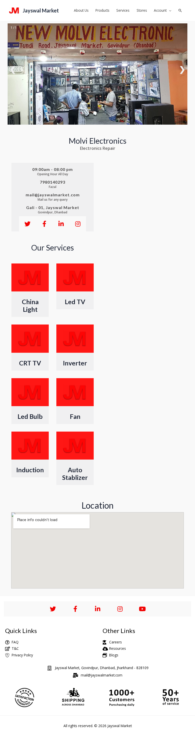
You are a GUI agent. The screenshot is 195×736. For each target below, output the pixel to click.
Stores (142, 10)
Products (102, 10)
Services (122, 10)
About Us (81, 10)
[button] (180, 10)
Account (160, 10)
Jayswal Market (41, 10)
